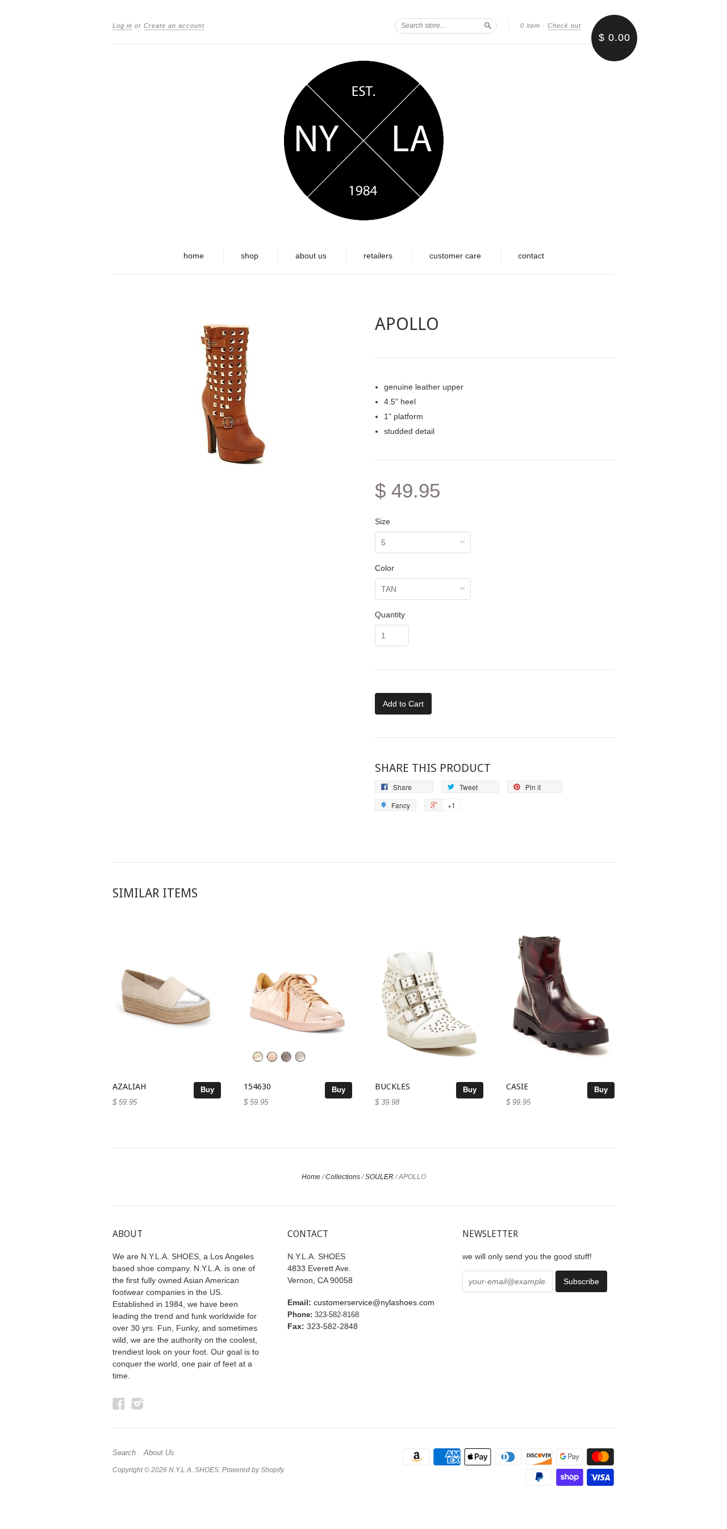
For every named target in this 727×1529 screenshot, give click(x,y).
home (193, 255)
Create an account (174, 25)
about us (311, 255)
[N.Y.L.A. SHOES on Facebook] (118, 1404)
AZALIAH (129, 1086)
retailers (378, 255)
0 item (530, 25)
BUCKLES (392, 1086)
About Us (159, 1453)
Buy (207, 1089)
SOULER (379, 1177)
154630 (257, 1086)
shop (249, 255)
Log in (122, 25)
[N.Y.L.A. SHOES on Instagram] (137, 1404)
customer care (455, 255)
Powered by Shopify (252, 1470)
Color (384, 568)
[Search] (487, 25)
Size (382, 521)
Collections (342, 1177)
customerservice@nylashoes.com (374, 1302)
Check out (564, 25)
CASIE (517, 1086)
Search (124, 1453)
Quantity (390, 614)
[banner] (363, 141)
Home (311, 1177)
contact (531, 255)
